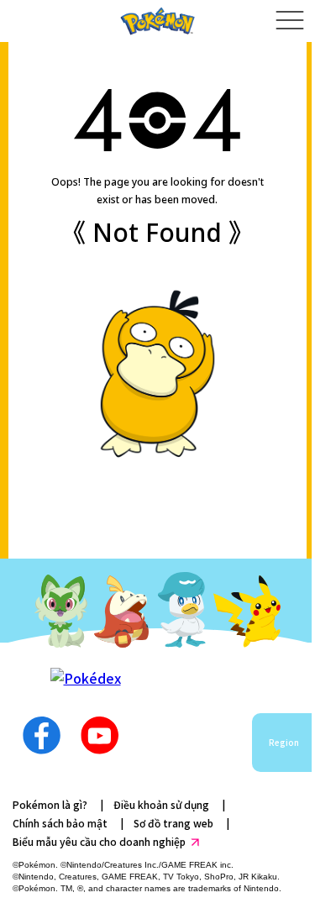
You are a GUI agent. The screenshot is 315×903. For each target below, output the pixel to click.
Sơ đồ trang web (173, 823)
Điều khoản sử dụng (161, 804)
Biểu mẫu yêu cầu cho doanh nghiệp (99, 841)
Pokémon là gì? (50, 804)
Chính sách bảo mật (60, 823)
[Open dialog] (289, 21)
